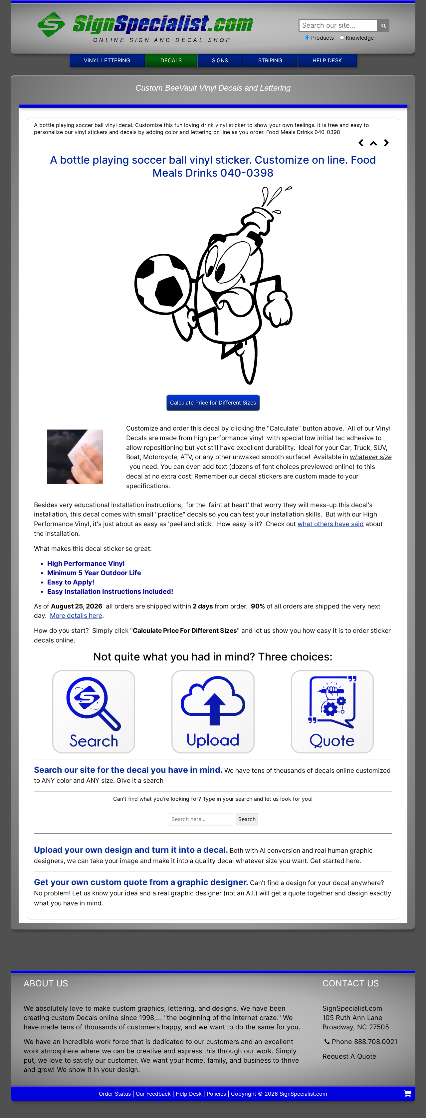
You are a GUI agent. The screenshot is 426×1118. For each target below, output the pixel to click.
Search (247, 819)
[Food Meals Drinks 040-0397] (360, 143)
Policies (216, 1093)
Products (322, 37)
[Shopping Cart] (407, 1094)
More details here (76, 615)
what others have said (331, 524)
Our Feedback (153, 1093)
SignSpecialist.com (303, 1093)
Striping (270, 60)
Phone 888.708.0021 (364, 1042)
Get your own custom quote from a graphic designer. (141, 882)
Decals (171, 60)
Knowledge (360, 37)
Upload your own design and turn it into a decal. (131, 850)
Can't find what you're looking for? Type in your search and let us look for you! (213, 798)
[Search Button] (384, 25)
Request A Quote (349, 1056)
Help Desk (327, 60)
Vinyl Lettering (107, 60)
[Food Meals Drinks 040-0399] (386, 143)
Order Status (115, 1093)
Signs (220, 60)
